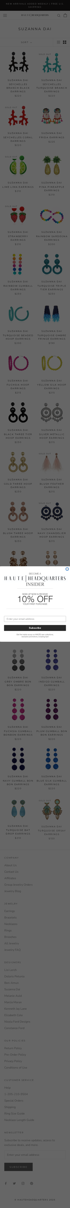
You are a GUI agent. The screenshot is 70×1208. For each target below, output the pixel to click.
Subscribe (35, 628)
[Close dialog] (67, 568)
